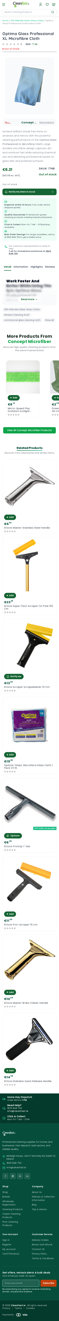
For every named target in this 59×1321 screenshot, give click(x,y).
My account (9, 1249)
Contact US (38, 1249)
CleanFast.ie (18, 1305)
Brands (6, 1196)
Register (6, 1244)
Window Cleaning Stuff (16, 314)
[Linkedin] (27, 1176)
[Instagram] (13, 1176)
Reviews (50, 267)
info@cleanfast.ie (16, 1167)
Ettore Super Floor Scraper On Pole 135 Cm (28, 607)
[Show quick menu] (53, 1317)
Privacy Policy (39, 1253)
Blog (34, 1204)
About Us (37, 1192)
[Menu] (3, 4)
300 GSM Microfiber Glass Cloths (27, 20)
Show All (49, 320)
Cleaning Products (12, 1209)
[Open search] (52, 12)
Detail (7, 267)
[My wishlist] (47, 4)
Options (15, 835)
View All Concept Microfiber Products (29, 430)
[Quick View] (22, 391)
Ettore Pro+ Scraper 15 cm (20, 924)
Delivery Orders (40, 1240)
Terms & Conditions (43, 1258)
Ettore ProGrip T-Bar (17, 846)
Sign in (6, 1240)
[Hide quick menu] (55, 1310)
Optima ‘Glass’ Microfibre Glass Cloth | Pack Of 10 (28, 766)
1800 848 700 (13, 237)
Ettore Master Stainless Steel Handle (27, 527)
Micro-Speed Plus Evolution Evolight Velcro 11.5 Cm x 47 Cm (22, 410)
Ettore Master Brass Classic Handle (26, 1003)
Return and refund (42, 1244)
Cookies (30, 1308)
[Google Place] (20, 1176)
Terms (18, 1308)
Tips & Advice (39, 1209)
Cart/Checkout (10, 1253)
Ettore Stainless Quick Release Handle (28, 1081)
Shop (5, 1192)
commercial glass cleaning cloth (22, 320)
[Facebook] (5, 1176)
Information (21, 267)
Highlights (37, 267)
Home (5, 20)
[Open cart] (54, 4)
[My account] (40, 4)
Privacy (6, 1308)
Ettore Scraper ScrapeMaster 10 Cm (27, 687)
